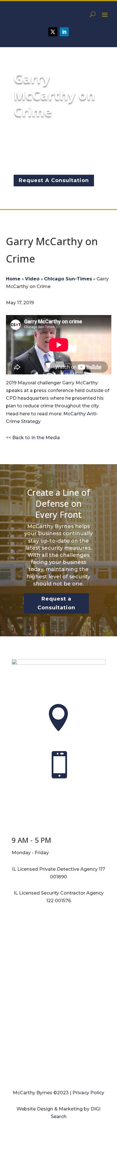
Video (32, 279)
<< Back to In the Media (33, 437)
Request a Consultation (56, 603)
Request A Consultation (54, 180)
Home (13, 279)
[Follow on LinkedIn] (64, 31)
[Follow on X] (52, 31)
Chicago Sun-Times (68, 279)
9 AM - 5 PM (31, 840)
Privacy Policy (88, 1092)
